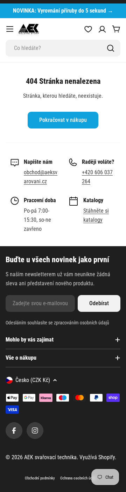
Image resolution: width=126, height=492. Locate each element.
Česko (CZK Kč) (32, 380)
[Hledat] (110, 48)
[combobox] (63, 48)
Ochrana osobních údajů (78, 478)
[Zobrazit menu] (10, 29)
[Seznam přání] (88, 29)
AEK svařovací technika (50, 457)
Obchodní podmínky (40, 478)
